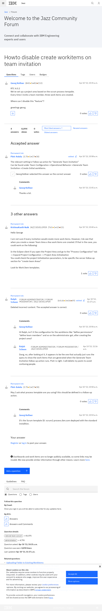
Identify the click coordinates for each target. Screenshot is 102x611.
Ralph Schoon (14, 300)
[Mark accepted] (13, 174)
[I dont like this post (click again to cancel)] (96, 113)
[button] (100, 566)
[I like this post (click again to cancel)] (90, 113)
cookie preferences (50, 584)
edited (71, 156)
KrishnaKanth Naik (20, 227)
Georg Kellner (17, 83)
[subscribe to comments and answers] (6, 524)
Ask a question (13, 471)
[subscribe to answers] (6, 519)
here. (87, 459)
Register (15, 443)
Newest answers (80, 128)
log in (24, 443)
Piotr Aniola (16, 156)
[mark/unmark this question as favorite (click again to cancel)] (13, 113)
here (51, 597)
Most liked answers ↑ (53, 128)
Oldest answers (51, 132)
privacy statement (43, 590)
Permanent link (17, 153)
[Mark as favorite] (13, 113)
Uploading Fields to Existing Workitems (25, 562)
